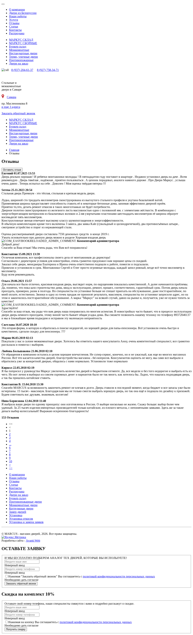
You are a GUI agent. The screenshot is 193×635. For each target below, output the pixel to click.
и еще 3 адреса (11, 107)
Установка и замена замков (26, 522)
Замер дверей (17, 511)
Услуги (13, 19)
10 (10, 461)
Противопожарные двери (25, 501)
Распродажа (16, 33)
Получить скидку (15, 629)
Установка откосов (21, 518)
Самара (11, 97)
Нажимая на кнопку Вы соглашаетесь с (70, 622)
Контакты (15, 30)
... (10, 444)
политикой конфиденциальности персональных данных (119, 576)
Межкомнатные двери (23, 505)
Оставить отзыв (12, 169)
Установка (15, 515)
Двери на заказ (18, 494)
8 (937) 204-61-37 (22, 70)
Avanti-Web (33, 540)
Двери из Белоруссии (23, 13)
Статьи (13, 26)
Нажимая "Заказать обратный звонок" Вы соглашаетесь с (81, 576)
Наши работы (18, 16)
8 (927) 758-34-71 (48, 70)
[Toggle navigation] (3, 4)
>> (10, 468)
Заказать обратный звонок (18, 113)
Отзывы (14, 23)
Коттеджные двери (21, 508)
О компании (17, 9)
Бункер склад (17, 498)
